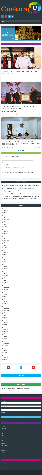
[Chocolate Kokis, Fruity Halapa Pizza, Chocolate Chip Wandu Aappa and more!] (21, 58)
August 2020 (6, 275)
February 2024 (6, 210)
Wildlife (3, 454)
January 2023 (6, 233)
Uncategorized (4, 450)
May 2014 (5, 352)
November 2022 (6, 236)
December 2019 (6, 285)
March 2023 (5, 229)
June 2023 (5, 224)
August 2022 (6, 242)
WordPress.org (6, 467)
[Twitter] (9, 16)
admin (4, 147)
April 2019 (5, 299)
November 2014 (6, 345)
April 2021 (5, 261)
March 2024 (5, 208)
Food (3, 435)
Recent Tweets (21, 375)
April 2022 (5, 249)
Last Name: (3, 404)
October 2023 (6, 217)
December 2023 (6, 214)
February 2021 (6, 264)
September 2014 (6, 348)
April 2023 (5, 228)
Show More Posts (21, 150)
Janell (4, 188)
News (3, 441)
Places (3, 447)
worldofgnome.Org (7, 196)
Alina (4, 194)
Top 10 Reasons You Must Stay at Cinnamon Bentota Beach (14, 172)
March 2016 (5, 327)
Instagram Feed (21, 416)
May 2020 (5, 280)
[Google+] (5, 16)
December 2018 (6, 306)
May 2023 (5, 226)
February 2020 (6, 282)
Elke (4, 193)
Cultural (3, 431)
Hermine (5, 200)
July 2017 (5, 313)
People (3, 443)
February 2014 (6, 357)
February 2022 (6, 252)
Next (39, 32)
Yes (3, 455)
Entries (6, 464)
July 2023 (5, 222)
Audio (3, 430)
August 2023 (6, 221)
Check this (5, 198)
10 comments (7, 169)
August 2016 (6, 322)
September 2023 (6, 219)
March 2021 (5, 263)
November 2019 (6, 287)
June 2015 (5, 334)
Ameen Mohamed (6, 114)
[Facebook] (12, 16)
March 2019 (5, 301)
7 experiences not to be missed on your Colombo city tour (14, 161)
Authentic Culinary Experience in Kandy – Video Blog (18, 141)
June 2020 (5, 278)
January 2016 (6, 331)
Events (3, 433)
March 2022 (5, 250)
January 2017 (6, 317)
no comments (7, 164)
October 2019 (6, 289)
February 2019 (6, 303)
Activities (3, 426)
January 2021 (6, 266)
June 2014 (5, 350)
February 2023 (6, 231)
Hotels (3, 438)
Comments (6, 466)
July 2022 (5, 243)
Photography (4, 445)
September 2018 (6, 310)
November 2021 (6, 257)
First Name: (3, 401)
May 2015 (5, 336)
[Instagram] (2, 16)
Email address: (4, 408)
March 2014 (5, 355)
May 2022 (5, 247)
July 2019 (5, 294)
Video (3, 452)
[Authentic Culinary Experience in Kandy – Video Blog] (21, 128)
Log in (5, 463)
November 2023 (6, 215)
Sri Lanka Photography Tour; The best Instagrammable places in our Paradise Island (19, 167)
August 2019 (6, 292)
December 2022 (6, 235)
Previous (3, 32)
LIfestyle (3, 440)
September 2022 (6, 240)
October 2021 (6, 259)
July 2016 (5, 324)
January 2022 (6, 254)
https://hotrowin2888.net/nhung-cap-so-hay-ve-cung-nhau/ (13, 185)
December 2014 (6, 343)
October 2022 (6, 238)
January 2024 (6, 212)
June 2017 (5, 315)
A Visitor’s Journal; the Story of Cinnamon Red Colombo (14, 156)
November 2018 (6, 308)
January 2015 (6, 341)
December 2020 (6, 268)
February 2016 (6, 329)
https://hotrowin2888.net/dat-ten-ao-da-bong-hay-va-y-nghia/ (14, 190)
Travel (3, 448)
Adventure (4, 428)
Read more (10, 38)
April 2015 (5, 338)
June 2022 (5, 245)
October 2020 (6, 271)
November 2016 (6, 320)
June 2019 (5, 296)
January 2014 (6, 359)
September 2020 (6, 273)
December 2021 (6, 256)
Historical (3, 437)
